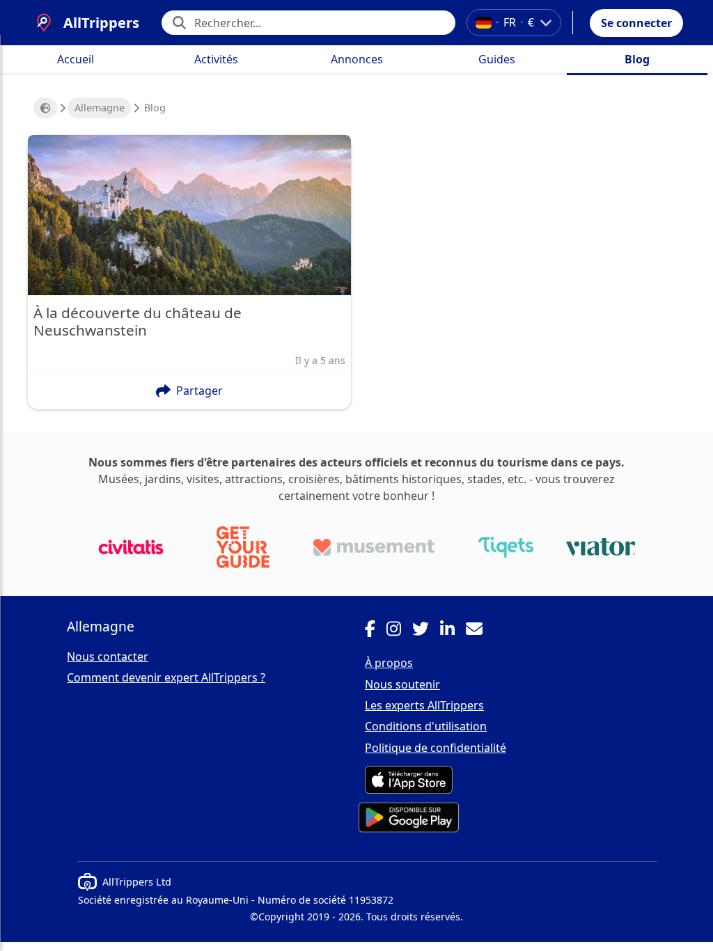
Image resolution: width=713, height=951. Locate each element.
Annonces (357, 59)
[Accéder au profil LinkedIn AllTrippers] (453, 630)
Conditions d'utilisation (426, 726)
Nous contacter (107, 656)
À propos (389, 662)
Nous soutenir (402, 684)
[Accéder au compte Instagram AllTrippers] (399, 630)
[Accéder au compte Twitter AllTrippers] (426, 630)
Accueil (75, 59)
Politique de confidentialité (435, 747)
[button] (636, 23)
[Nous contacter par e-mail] (480, 630)
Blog (637, 59)
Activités (216, 59)
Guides (496, 59)
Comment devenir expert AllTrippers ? (166, 677)
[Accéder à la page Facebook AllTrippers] (375, 630)
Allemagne (100, 107)
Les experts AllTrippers (424, 705)
